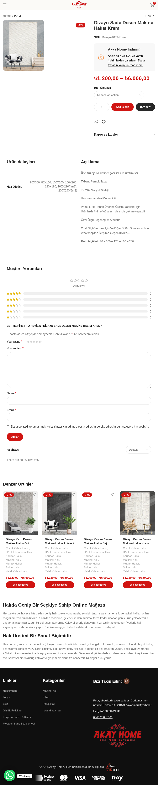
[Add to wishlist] (103, 122)
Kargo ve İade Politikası (17, 717)
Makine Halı (13, 559)
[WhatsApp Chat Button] (9, 775)
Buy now (145, 106)
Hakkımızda (10, 690)
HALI (17, 15)
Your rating (14, 341)
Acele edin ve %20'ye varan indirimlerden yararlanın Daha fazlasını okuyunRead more (126, 60)
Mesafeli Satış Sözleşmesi (19, 723)
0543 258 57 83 (103, 717)
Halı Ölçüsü (102, 87)
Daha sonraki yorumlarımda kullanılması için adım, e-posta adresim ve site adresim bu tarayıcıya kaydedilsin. (80, 426)
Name (11, 393)
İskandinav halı (52, 710)
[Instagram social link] (126, 681)
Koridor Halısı (14, 555)
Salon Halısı (13, 567)
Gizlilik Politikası (12, 710)
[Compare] (96, 122)
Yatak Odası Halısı (17, 571)
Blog (5, 703)
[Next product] (153, 16)
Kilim (46, 697)
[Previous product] (145, 16)
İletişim (7, 697)
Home (7, 15)
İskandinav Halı (22, 552)
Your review (15, 348)
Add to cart (122, 106)
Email (11, 409)
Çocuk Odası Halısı (17, 548)
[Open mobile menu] (5, 5)
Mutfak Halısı (14, 563)
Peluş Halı (49, 703)
